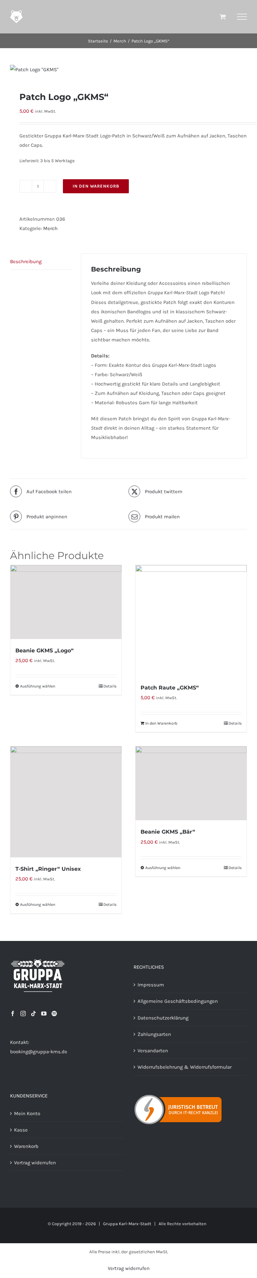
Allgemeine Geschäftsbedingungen (178, 1001)
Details (109, 686)
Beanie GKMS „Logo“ (44, 650)
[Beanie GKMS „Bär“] (191, 783)
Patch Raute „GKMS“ (170, 687)
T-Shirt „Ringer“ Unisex (48, 869)
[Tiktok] (33, 1013)
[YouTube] (44, 1013)
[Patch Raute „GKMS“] (191, 620)
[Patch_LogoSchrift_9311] (128, 69)
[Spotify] (54, 1013)
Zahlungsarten (154, 1034)
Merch (50, 228)
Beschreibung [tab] (25, 261)
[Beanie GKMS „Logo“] (65, 602)
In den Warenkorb (96, 186)
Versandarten (153, 1051)
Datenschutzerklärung (163, 1018)
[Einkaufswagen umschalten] (223, 16)
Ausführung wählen (37, 686)
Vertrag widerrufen (35, 1163)
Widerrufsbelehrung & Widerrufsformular (185, 1067)
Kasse (21, 1130)
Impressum (151, 985)
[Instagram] (23, 1013)
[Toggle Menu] (242, 17)
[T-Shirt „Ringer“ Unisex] (65, 801)
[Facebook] (12, 1013)
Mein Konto (27, 1113)
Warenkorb (26, 1146)
